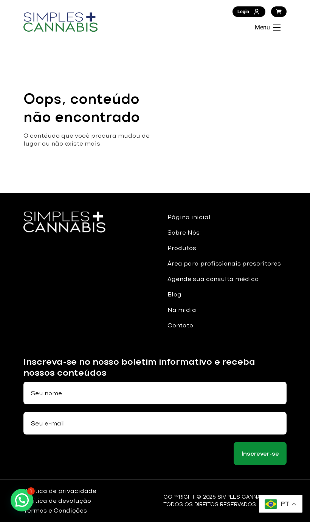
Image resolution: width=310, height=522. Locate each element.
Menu (262, 27)
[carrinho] (279, 11)
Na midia (181, 309)
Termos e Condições (55, 510)
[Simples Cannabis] (60, 22)
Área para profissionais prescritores (224, 263)
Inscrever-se (260, 453)
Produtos (181, 248)
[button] (22, 500)
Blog (174, 294)
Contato (180, 325)
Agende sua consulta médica (213, 278)
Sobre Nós (183, 232)
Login (243, 11)
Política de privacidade (59, 490)
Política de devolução (57, 500)
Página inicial (189, 217)
